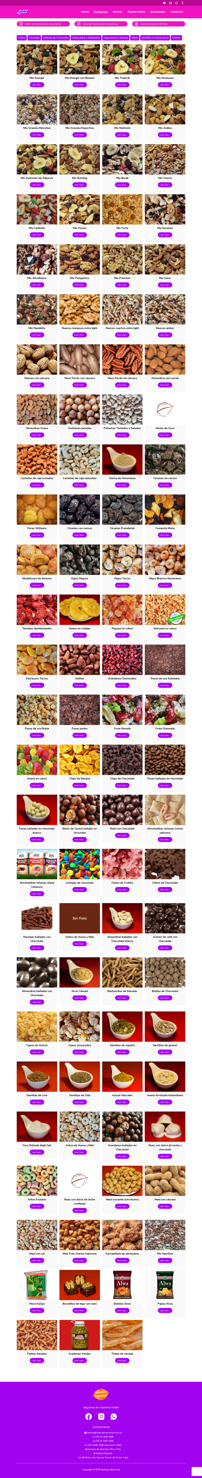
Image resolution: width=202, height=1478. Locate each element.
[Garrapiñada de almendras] (122, 1235)
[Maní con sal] (37, 1235)
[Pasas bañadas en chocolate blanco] (37, 810)
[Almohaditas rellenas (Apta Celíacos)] (37, 864)
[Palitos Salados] (37, 1335)
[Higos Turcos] (122, 559)
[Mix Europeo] (165, 209)
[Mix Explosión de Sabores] (37, 159)
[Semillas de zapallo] (122, 1026)
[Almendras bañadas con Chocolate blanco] (122, 918)
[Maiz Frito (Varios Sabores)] (79, 1235)
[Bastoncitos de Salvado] (122, 972)
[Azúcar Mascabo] (122, 1076)
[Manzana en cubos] (165, 610)
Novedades (157, 12)
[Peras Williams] (37, 509)
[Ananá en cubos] (37, 760)
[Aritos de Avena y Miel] (79, 1127)
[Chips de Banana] (79, 760)
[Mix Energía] (37, 59)
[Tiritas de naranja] (122, 1335)
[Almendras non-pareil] (165, 359)
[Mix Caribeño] (37, 209)
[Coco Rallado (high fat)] (37, 1127)
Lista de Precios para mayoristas (43, 23)
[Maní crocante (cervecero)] (122, 1181)
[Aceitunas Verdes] (79, 1335)
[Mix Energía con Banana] (79, 59)
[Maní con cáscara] (165, 1181)
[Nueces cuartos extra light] (122, 309)
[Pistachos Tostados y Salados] (122, 409)
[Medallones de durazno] (37, 559)
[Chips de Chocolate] (122, 760)
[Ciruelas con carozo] (79, 509)
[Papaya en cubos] (122, 610)
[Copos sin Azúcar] (37, 1026)
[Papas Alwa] (165, 1285)
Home (85, 12)
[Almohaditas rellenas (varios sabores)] (165, 810)
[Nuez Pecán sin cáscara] (122, 359)
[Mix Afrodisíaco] (37, 259)
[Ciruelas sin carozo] (165, 459)
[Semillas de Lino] (37, 1076)
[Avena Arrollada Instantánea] (165, 1076)
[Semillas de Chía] (79, 1076)
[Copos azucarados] (79, 1026)
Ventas (117, 12)
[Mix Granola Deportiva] (79, 109)
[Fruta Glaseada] (165, 710)
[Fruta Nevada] (122, 710)
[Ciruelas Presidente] (122, 509)
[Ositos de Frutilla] (122, 864)
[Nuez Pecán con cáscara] (79, 359)
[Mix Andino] (165, 109)
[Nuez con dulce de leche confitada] (79, 1181)
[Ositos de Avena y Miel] (79, 918)
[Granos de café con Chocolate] (165, 918)
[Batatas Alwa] (122, 1285)
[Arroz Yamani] (79, 972)
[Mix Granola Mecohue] (37, 109)
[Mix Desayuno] (165, 59)
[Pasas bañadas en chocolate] (165, 760)
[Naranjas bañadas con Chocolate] (37, 918)
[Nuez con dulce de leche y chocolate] (165, 1127)
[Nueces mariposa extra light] (79, 309)
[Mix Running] (79, 159)
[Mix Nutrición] (122, 109)
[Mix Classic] (165, 159)
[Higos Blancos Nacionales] (165, 559)
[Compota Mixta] (165, 509)
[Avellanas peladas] (79, 409)
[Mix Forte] (122, 209)
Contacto (177, 12)
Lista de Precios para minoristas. (100, 23)
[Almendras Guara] (37, 409)
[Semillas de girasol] (165, 1026)
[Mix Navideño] (37, 309)
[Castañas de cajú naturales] (79, 459)
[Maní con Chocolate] (122, 810)
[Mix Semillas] (165, 1235)
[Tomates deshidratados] (37, 610)
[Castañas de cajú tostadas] (37, 459)
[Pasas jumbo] (79, 710)
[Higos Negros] (79, 559)
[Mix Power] (79, 209)
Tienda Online (136, 12)
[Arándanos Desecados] (122, 660)
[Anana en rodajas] (79, 610)
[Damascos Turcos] (37, 660)
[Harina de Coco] (165, 409)
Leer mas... (37, 85)
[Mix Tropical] (122, 59)
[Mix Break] (122, 159)
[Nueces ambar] (165, 309)
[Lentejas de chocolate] (79, 864)
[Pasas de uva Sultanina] (165, 660)
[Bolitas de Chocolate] (165, 972)
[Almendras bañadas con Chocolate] (37, 972)
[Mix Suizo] (165, 259)
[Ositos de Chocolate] (165, 864)
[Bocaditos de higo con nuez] (79, 1285)
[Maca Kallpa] (37, 1285)
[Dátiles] (79, 660)
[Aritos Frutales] (37, 1181)
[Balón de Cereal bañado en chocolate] (79, 810)
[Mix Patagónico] (79, 259)
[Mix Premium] (122, 259)
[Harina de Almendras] (122, 459)
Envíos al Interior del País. (154, 23)
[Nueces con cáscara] (37, 359)
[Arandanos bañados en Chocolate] (122, 1127)
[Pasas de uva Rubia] (37, 710)
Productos (101, 12)
